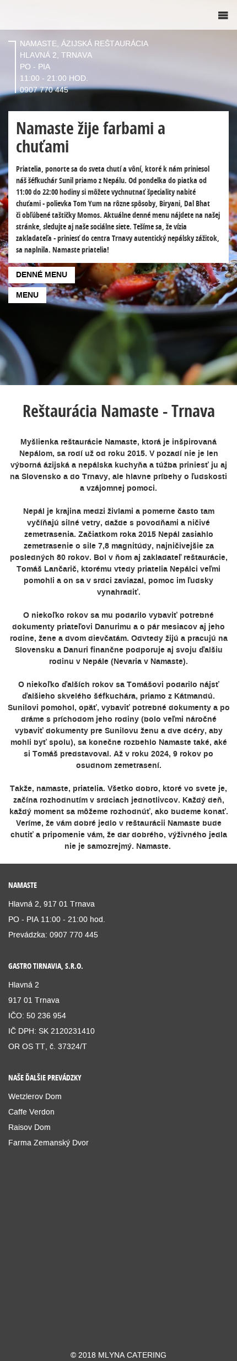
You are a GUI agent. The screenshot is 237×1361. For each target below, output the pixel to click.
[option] (118, 192)
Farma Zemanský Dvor (48, 1142)
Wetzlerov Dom (35, 1096)
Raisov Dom (29, 1127)
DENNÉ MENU (41, 274)
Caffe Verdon (31, 1111)
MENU (27, 294)
